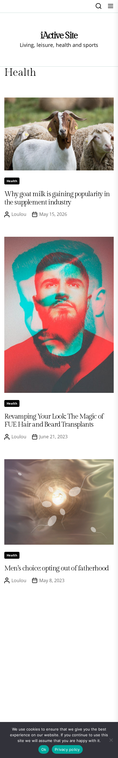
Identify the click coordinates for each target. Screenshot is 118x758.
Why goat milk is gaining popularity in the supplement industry (57, 198)
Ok (43, 749)
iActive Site (58, 35)
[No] (111, 740)
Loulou (18, 214)
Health (12, 181)
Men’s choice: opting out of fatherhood (56, 568)
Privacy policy (67, 749)
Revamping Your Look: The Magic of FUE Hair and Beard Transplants (53, 421)
